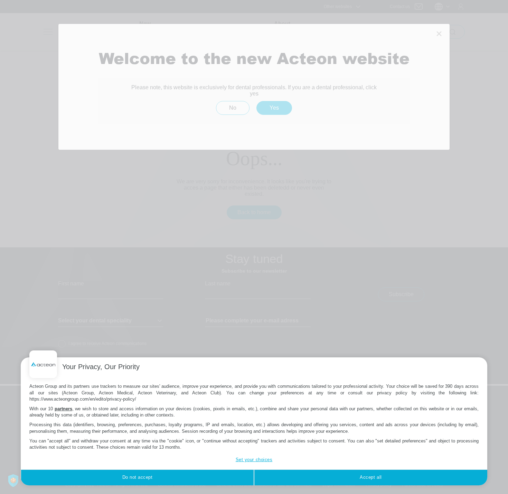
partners (63, 408)
